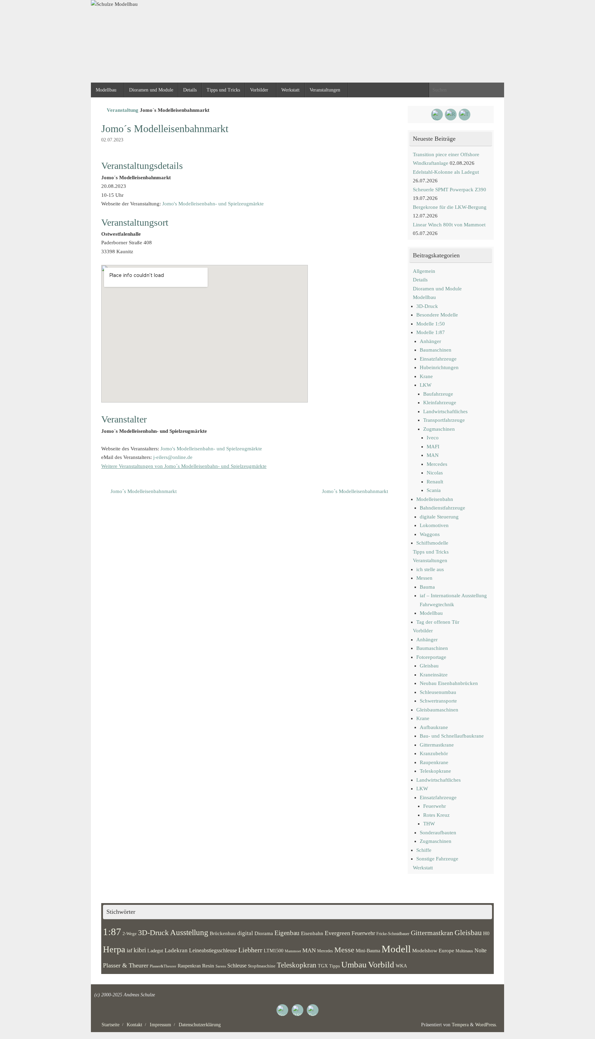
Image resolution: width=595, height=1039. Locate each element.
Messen (424, 578)
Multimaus (464, 951)
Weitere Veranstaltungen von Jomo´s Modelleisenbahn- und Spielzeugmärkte (184, 466)
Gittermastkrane (437, 745)
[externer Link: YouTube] (437, 114)
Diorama (263, 933)
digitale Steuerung (439, 517)
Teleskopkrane (435, 771)
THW (429, 823)
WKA (401, 965)
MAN (433, 455)
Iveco (433, 437)
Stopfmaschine (261, 966)
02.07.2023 (112, 139)
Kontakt (134, 1024)
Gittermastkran (432, 932)
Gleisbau (429, 665)
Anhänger (430, 341)
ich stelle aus (430, 569)
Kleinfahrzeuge (439, 402)
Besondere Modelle (437, 315)
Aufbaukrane (434, 727)
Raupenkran (189, 965)
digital (245, 933)
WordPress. (486, 1024)
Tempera (460, 1024)
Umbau (354, 964)
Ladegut (155, 950)
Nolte (480, 950)
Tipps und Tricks (431, 552)
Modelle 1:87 (430, 332)
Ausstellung (189, 932)
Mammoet (293, 951)
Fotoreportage (431, 657)
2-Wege (130, 933)
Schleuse (237, 965)
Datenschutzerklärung (200, 1024)
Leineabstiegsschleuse (213, 950)
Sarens (221, 966)
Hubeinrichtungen (439, 367)
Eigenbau (287, 932)
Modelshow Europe (433, 950)
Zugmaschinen (439, 429)
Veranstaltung (122, 110)
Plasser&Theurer (163, 966)
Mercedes (437, 464)
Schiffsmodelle (432, 543)
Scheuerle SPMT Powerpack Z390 (449, 189)
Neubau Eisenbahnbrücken (449, 683)
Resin (208, 965)
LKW (425, 385)
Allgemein (424, 271)
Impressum (160, 1024)
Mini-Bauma (368, 950)
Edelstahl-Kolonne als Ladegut (446, 172)
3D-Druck (427, 306)
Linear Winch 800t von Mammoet (449, 224)
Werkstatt (423, 867)
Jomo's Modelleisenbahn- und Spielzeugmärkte (213, 203)
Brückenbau (223, 933)
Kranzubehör (434, 753)
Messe (344, 949)
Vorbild (381, 964)
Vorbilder (423, 630)
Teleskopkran (296, 965)
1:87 (112, 931)
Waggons (430, 534)
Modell (396, 948)
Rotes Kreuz (436, 815)
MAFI (433, 446)
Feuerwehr (434, 806)
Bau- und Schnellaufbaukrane (452, 736)
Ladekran (176, 950)
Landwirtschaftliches (445, 411)
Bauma (427, 587)
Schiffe (423, 850)
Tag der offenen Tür (437, 622)
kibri (140, 950)
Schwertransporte (438, 701)
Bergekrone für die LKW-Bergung (450, 207)
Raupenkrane (434, 762)
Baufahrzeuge (438, 394)
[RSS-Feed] (451, 114)
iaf (129, 950)
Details (420, 279)
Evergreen (337, 933)
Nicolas (435, 472)
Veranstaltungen (430, 560)
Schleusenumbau (438, 692)
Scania (434, 490)
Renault (435, 481)
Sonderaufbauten (438, 832)
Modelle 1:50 (430, 323)
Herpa (114, 949)
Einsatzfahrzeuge (438, 359)
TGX (323, 965)
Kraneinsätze (434, 674)
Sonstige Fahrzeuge (437, 858)
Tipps (334, 966)
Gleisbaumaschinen (437, 710)
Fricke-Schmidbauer (392, 933)
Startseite (110, 1024)
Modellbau (424, 297)
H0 (486, 933)
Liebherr (250, 950)
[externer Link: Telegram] (464, 114)
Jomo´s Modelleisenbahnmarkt (143, 491)
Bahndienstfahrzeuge (442, 508)
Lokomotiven (434, 525)
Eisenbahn (312, 933)
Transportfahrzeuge (444, 420)
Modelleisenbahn (434, 499)
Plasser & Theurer (125, 965)
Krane (426, 376)
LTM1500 (273, 950)
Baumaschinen (435, 350)
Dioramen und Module (437, 288)
